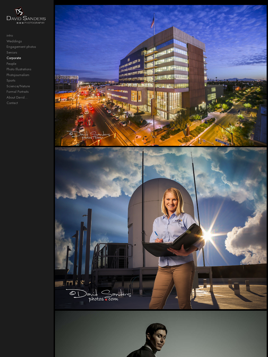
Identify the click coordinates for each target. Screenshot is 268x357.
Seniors (12, 52)
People (11, 63)
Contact (12, 102)
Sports (11, 80)
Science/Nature (18, 86)
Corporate (14, 57)
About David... (17, 97)
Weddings (14, 41)
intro (10, 35)
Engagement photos (21, 46)
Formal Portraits (18, 91)
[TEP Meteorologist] (161, 228)
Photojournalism (18, 74)
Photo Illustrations (19, 69)
